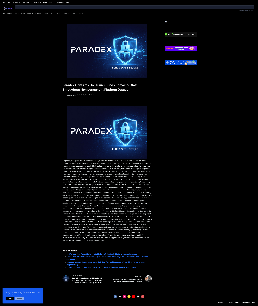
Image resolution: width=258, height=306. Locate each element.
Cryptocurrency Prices (242, 10)
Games (46, 13)
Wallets (30, 13)
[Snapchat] (129, 296)
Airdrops (66, 13)
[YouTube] (133, 296)
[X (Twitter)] (119, 296)
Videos (74, 13)
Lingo (52, 13)
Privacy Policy (48, 2)
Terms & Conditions (62, 2)
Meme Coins (26, 2)
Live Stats (16, 2)
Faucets (38, 13)
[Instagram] (124, 296)
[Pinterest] (142, 296)
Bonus (81, 13)
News (58, 13)
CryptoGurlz (7, 13)
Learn (17, 13)
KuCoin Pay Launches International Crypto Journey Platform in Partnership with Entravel (101, 267)
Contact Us (37, 2)
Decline (19, 298)
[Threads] (138, 296)
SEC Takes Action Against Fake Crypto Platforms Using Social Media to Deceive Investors (102, 254)
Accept (10, 298)
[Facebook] (115, 296)
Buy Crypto (7, 2)
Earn (23, 13)
